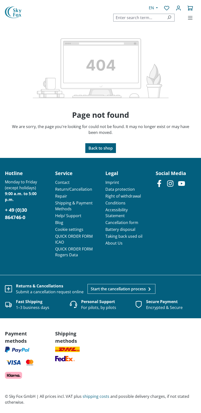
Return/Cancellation (73, 189)
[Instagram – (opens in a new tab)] (170, 183)
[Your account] (178, 8)
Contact (62, 182)
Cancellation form (121, 222)
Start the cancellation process (119, 289)
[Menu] (190, 18)
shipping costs (96, 396)
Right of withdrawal (123, 196)
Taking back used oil (123, 236)
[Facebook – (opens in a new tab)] (159, 183)
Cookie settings (69, 229)
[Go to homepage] (13, 12)
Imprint (112, 182)
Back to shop (100, 148)
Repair (61, 196)
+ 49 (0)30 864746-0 (16, 214)
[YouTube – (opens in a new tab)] (181, 183)
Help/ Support (68, 215)
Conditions (115, 203)
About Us (114, 243)
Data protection (120, 189)
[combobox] (138, 18)
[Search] (169, 18)
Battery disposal (120, 229)
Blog (59, 222)
